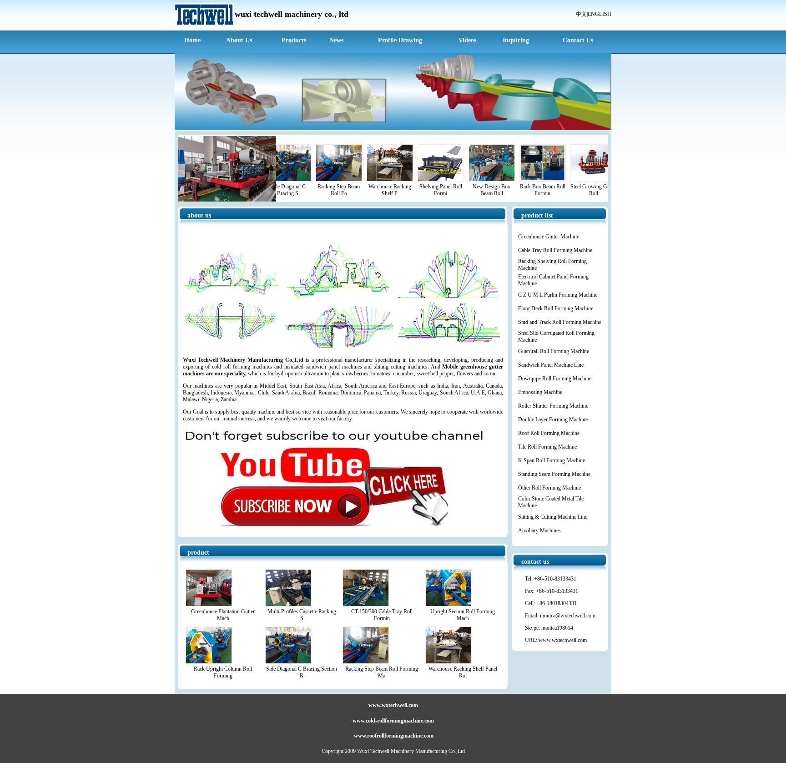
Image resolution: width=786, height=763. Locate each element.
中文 (581, 14)
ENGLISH (599, 14)
